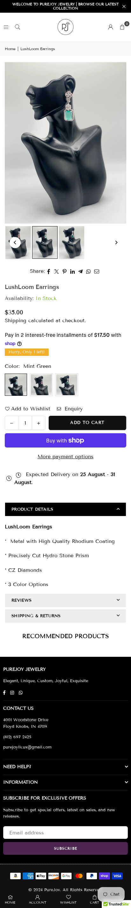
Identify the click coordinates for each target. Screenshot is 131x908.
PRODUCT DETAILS (32, 509)
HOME (10, 902)
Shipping (15, 320)
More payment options (65, 457)
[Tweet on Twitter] (56, 271)
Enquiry (73, 409)
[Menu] (6, 27)
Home (10, 48)
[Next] (115, 242)
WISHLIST (68, 902)
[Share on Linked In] (72, 271)
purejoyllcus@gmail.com (27, 747)
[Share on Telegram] (80, 271)
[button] (122, 27)
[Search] (17, 27)
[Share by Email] (97, 271)
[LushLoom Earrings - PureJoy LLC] (44, 242)
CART (94, 902)
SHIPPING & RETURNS (36, 615)
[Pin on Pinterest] (64, 271)
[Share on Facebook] (48, 271)
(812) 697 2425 (17, 737)
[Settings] (110, 27)
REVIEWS (21, 600)
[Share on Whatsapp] (88, 271)
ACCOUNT (37, 902)
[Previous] (15, 242)
